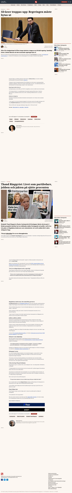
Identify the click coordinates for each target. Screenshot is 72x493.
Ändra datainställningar (52, 488)
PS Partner (50, 486)
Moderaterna (23, 119)
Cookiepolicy (50, 479)
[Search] (68, 2)
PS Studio (8, 181)
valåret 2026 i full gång (31, 397)
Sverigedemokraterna (19, 121)
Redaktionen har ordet (52, 484)
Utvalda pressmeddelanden (53, 474)
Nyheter (8, 9)
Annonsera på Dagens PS (53, 483)
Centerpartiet (12, 416)
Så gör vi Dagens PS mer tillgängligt (55, 487)
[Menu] (70, 2)
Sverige (11, 121)
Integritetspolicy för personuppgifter (55, 478)
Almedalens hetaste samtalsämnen (22, 348)
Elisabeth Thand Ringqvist (31, 416)
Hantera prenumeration (52, 473)
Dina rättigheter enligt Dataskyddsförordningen (56, 481)
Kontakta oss (50, 476)
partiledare (41, 416)
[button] (27, 404)
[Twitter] (5, 480)
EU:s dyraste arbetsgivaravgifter (19, 333)
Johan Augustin (19, 125)
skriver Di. (26, 80)
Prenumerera (64, 1)
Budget (11, 119)
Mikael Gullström (19, 420)
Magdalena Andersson (24, 303)
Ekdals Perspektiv (20, 416)
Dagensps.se (3, 9)
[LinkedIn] (7, 480)
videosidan (9, 233)
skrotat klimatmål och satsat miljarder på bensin (33, 339)
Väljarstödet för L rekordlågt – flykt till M (20, 107)
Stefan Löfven (37, 119)
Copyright (50, 477)
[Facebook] (2, 480)
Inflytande (16, 119)
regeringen (30, 119)
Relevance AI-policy (52, 482)
